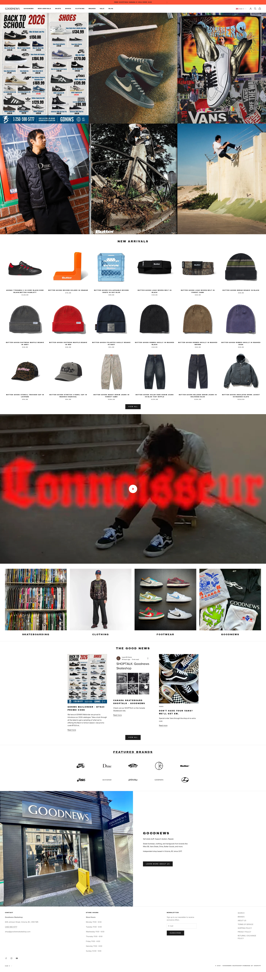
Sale (102, 8)
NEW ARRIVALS (133, 241)
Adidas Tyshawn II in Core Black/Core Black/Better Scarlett (25, 291)
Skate (58, 8)
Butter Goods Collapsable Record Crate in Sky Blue (111, 291)
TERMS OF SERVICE (245, 924)
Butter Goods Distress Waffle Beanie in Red (68, 343)
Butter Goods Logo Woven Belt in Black (155, 291)
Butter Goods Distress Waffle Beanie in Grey (25, 343)
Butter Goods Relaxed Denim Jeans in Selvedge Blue (198, 396)
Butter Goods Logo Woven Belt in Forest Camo (198, 291)
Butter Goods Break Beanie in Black (241, 290)
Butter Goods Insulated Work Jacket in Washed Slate (241, 396)
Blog (111, 8)
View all (133, 737)
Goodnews (29, 8)
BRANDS (241, 917)
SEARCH (241, 913)
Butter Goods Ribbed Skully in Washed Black (154, 343)
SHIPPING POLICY (245, 928)
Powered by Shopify (252, 965)
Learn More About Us (158, 864)
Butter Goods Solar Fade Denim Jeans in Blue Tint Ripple (155, 396)
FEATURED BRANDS (133, 752)
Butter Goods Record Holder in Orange (68, 290)
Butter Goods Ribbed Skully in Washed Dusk (241, 343)
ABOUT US (242, 920)
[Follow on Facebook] (6, 958)
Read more (72, 730)
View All (133, 407)
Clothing (79, 8)
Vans (161, 706)
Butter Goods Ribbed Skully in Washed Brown (197, 343)
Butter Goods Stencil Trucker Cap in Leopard (25, 396)
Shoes (68, 8)
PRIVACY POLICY (244, 932)
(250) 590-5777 (11, 927)
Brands (92, 8)
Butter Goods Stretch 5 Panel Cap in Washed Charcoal (68, 396)
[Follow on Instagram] (11, 958)
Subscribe (175, 933)
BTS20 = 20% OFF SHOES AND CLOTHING (133, 2)
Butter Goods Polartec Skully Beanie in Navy (111, 343)
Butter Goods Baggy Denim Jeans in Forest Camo (111, 396)
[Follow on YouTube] (17, 958)
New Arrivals (44, 8)
